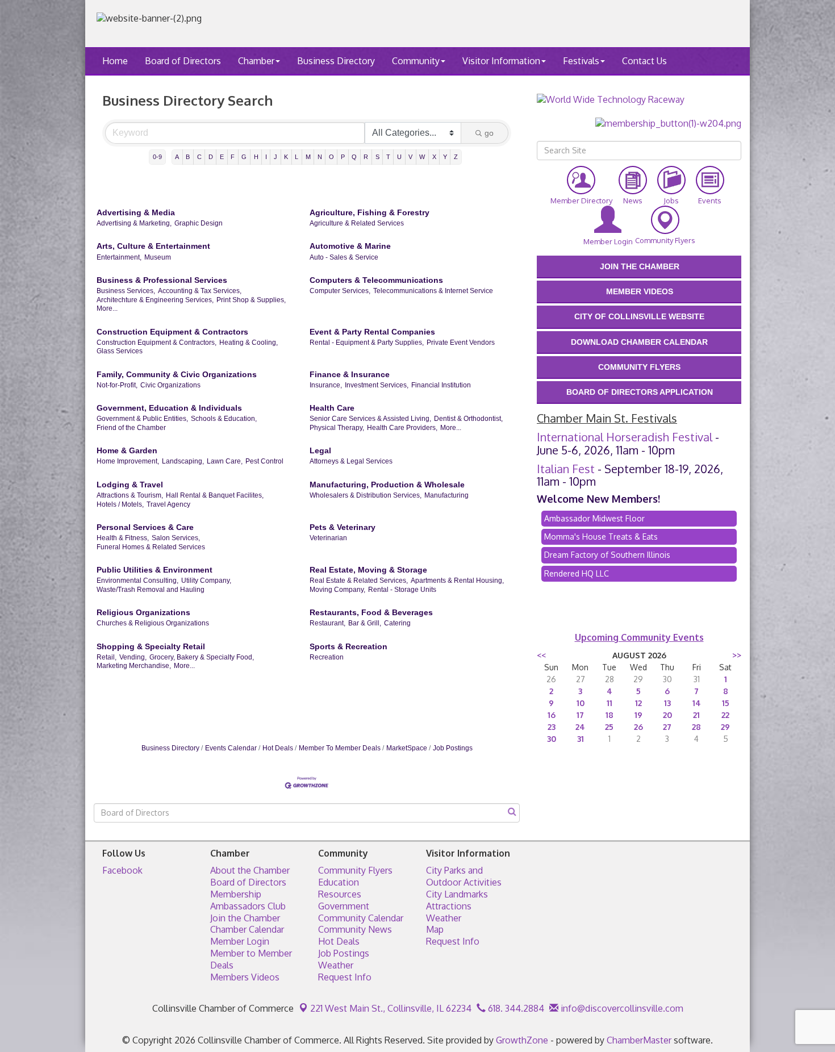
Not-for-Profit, (117, 385)
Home (115, 60)
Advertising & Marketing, (134, 223)
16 (552, 715)
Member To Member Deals (340, 748)
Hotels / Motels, (120, 504)
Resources (339, 894)
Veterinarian (328, 538)
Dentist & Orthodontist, (468, 419)
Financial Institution (441, 385)
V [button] (410, 156)
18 (609, 715)
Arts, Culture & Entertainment (153, 246)
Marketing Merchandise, (134, 666)
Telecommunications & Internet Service (433, 291)
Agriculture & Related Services (357, 223)
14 (696, 703)
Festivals (581, 60)
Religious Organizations (143, 612)
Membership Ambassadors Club (248, 900)
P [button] (343, 156)
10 (580, 703)
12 (638, 703)
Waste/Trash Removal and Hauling (150, 590)
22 (725, 715)
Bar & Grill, (364, 623)
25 (609, 727)
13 (667, 703)
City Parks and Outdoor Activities (464, 876)
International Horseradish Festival (624, 436)
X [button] (434, 156)
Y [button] (445, 156)
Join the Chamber (245, 918)
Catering (397, 623)
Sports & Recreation (348, 646)
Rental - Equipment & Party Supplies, (367, 343)
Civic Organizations (170, 385)
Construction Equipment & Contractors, (156, 343)
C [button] (199, 156)
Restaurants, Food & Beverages (371, 612)
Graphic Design (198, 223)
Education (338, 882)
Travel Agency (168, 504)
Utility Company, (206, 581)
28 (696, 727)
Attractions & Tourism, (130, 495)
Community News (355, 929)
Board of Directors (183, 60)
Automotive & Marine (350, 246)
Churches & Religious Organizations (153, 623)
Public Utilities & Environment (154, 569)
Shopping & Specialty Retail (151, 646)
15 (725, 703)
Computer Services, (340, 291)
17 (580, 715)
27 (667, 727)
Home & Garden (127, 450)
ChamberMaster (639, 1040)
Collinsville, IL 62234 (390, 1008)
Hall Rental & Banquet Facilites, (215, 495)
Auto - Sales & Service (344, 257)
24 (580, 727)
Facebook (122, 870)
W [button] (422, 156)
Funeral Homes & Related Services (151, 547)
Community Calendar (360, 918)
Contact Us (644, 60)
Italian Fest (566, 468)
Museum (157, 257)
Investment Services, (376, 385)
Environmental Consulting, (137, 581)
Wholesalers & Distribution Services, (365, 495)
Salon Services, (176, 538)
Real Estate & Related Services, (359, 581)
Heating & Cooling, (248, 343)
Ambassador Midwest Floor (594, 518)
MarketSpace (406, 748)
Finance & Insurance (350, 374)
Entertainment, (119, 257)
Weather (335, 965)
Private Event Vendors (461, 343)
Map (435, 929)
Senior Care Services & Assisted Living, (370, 419)
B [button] (188, 156)
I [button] (266, 156)
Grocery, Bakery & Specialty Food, (201, 657)
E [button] (222, 156)
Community (416, 60)
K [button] (286, 156)
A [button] (177, 156)
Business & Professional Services (162, 280)
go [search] (489, 132)
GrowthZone (522, 1040)
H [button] (256, 156)
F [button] (233, 156)
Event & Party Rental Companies (372, 331)
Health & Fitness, (123, 538)
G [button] (244, 156)
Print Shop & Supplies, (251, 300)
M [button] (308, 156)
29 (725, 727)
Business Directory (336, 60)
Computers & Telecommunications (376, 280)
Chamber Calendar (247, 929)
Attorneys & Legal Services (351, 461)
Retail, (106, 657)
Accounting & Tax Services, (199, 291)
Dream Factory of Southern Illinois (607, 555)
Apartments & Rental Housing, (457, 581)
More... (107, 308)
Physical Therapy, (337, 428)
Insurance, (326, 385)
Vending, (133, 657)
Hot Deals (277, 748)
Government (343, 906)
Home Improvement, (128, 461)
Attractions (448, 906)
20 (667, 715)
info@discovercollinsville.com (620, 1008)
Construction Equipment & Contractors (172, 331)
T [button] (388, 156)
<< (541, 655)
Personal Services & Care (145, 527)
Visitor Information (501, 60)
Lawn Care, (225, 461)
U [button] (399, 156)
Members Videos (244, 977)
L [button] (296, 156)
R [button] (366, 156)
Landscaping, (183, 461)
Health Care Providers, (402, 428)
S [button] (377, 156)
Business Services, (126, 291)
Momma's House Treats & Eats (601, 536)
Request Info (344, 977)
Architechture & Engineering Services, (155, 300)
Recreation (327, 657)
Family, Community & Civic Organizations (177, 374)
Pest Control (264, 461)
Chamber (256, 60)
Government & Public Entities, (142, 419)
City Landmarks (457, 894)
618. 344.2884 (515, 1008)
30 (551, 739)
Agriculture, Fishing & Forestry (369, 212)
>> (736, 655)
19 (638, 715)
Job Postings (453, 748)
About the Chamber (250, 870)
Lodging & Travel (130, 484)
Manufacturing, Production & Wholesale (387, 484)
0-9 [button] (157, 156)
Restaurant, (327, 623)
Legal (320, 450)
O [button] (331, 156)
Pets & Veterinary (342, 527)
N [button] (320, 156)
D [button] (210, 156)
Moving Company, (337, 590)
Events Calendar (231, 748)
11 (609, 703)
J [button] (275, 156)
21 (696, 715)
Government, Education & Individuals (169, 407)
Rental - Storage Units (402, 590)
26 (638, 727)
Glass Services (120, 351)
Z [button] (456, 156)
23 (552, 727)
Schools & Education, (224, 419)
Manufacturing (446, 495)
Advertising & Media (136, 212)
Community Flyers (355, 870)
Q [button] (354, 156)
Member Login (239, 941)
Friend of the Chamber (131, 428)
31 (580, 739)
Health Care (332, 407)
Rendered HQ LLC (576, 573)
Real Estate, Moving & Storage (368, 569)
